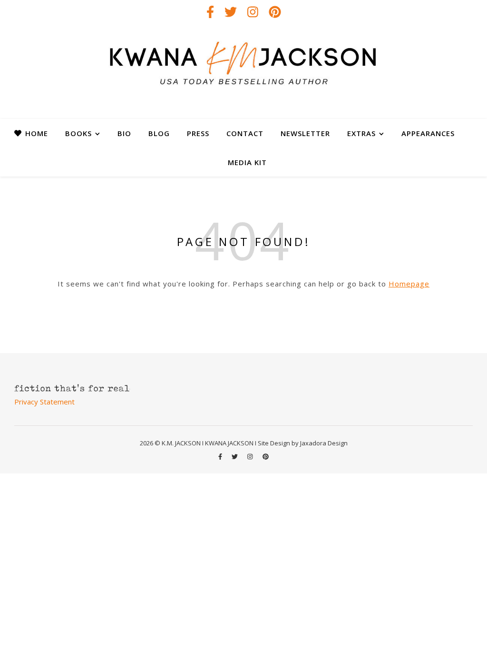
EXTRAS (361, 133)
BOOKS (78, 133)
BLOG (159, 133)
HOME (36, 133)
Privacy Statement (44, 401)
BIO (124, 133)
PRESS (198, 133)
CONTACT (244, 133)
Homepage (409, 283)
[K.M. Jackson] (243, 71)
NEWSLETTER (305, 133)
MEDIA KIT (247, 162)
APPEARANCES (428, 133)
